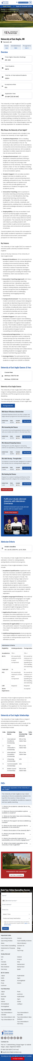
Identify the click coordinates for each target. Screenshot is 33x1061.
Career (19, 938)
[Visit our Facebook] (5, 1038)
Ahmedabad (5, 1004)
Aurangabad (21, 980)
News (2, 943)
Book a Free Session (11, 512)
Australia (3, 964)
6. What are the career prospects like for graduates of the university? (15, 826)
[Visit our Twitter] (14, 1038)
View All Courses (7, 489)
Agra (18, 978)
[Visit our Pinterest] (18, 1038)
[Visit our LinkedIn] (11, 1038)
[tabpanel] (16, 450)
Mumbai (3, 996)
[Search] (17, 2)
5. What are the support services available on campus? (16, 821)
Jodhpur (19, 1004)
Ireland (19, 957)
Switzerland (20, 964)
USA (2, 957)
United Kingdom (12, 9)
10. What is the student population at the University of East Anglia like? (15, 844)
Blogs (19, 948)
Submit (5, 928)
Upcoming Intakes (6, 941)
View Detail (26, 421)
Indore (19, 983)
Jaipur (3, 976)
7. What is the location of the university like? (16, 830)
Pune (2, 983)
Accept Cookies (18, 1059)
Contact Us (20, 946)
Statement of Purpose (8, 948)
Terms (25, 923)
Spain (19, 969)
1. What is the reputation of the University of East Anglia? (15, 788)
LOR (2, 950)
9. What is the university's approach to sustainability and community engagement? (16, 839)
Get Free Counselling (16, 875)
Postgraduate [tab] (8, 406)
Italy (18, 962)
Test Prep (20, 950)
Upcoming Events (6, 938)
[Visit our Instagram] (2, 1038)
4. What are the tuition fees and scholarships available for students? (16, 817)
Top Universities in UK (7, 1020)
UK (2, 959)
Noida (2, 980)
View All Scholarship (8, 775)
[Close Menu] (30, 2)
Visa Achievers (21, 943)
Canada (3, 962)
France (19, 959)
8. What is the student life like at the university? (13, 834)
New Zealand (5, 967)
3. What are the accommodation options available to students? (15, 812)
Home (3, 9)
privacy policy (7, 924)
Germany (4, 969)
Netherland (20, 967)
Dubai (19, 1001)
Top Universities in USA (8, 1017)
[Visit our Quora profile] (21, 1038)
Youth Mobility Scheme (24, 941)
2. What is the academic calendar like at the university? (16, 807)
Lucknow (3, 985)
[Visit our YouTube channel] (8, 1038)
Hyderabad (20, 976)
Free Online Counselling (8, 946)
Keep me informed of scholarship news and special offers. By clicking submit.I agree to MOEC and (17, 923)
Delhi (2, 978)
